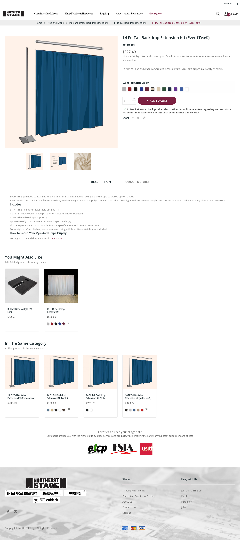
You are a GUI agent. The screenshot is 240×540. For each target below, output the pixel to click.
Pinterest (144, 117)
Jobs (183, 507)
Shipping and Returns (133, 490)
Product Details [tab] (135, 182)
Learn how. (57, 238)
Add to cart (158, 100)
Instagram (15, 512)
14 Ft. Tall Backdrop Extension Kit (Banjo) (57, 396)
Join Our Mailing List (191, 490)
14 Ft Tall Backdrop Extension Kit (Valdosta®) (138, 396)
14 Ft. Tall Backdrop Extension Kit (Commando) (21, 396)
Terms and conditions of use (138, 496)
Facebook (8, 512)
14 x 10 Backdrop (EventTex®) (56, 310)
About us (127, 501)
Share (133, 117)
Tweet (138, 117)
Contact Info (129, 507)
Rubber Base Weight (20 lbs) (20, 310)
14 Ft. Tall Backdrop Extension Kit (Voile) (96, 396)
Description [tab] (101, 182)
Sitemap (126, 512)
